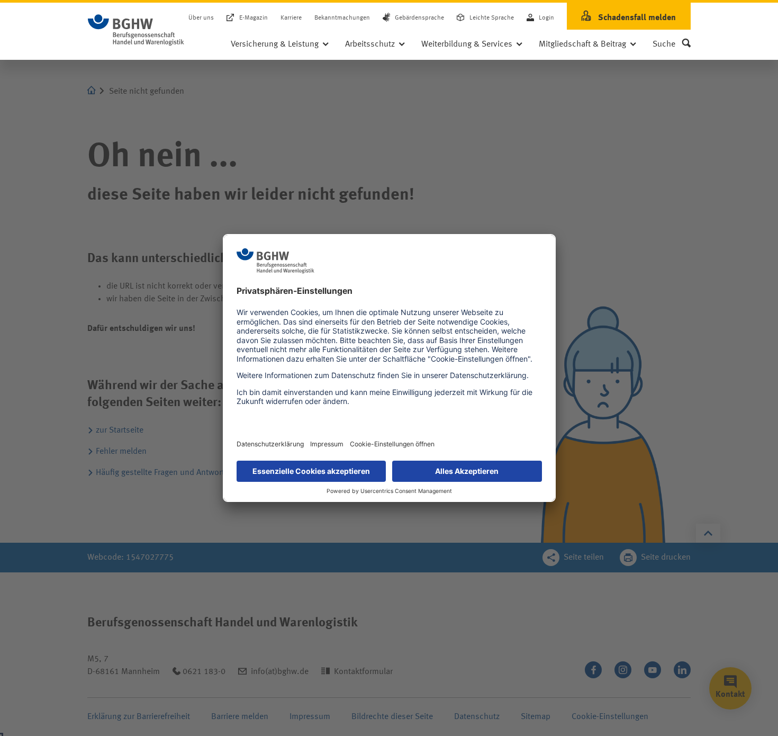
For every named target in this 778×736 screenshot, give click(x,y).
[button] (672, 44)
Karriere (291, 18)
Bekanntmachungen (342, 18)
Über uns (201, 18)
